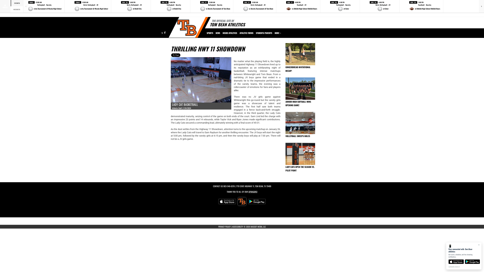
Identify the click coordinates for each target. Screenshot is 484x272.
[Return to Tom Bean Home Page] (187, 28)
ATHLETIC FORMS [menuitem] (246, 33)
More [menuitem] (277, 33)
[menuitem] (217, 33)
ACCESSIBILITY (237, 226)
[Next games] (481, 6)
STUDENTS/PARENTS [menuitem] (264, 33)
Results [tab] (17, 9)
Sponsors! (252, 191)
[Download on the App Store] (456, 261)
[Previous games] (25, 6)
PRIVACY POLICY (224, 226)
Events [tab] (17, 3)
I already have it (454, 266)
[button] (45, 6)
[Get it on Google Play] (472, 261)
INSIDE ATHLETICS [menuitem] (230, 33)
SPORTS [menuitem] (210, 33)
